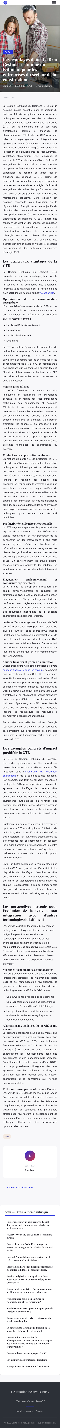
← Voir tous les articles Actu (18, 1187)
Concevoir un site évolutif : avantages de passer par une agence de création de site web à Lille (30, 1247)
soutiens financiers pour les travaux (23, 669)
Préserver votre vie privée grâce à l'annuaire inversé (29, 1236)
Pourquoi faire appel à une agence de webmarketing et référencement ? (25, 1300)
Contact (40, 1411)
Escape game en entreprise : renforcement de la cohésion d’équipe (30, 1320)
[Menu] (54, 2)
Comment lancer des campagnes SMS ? (26, 1353)
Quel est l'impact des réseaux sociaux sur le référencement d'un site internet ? (29, 1258)
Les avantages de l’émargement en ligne (27, 1359)
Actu (7, 52)
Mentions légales (24, 1411)
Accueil (6, 97)
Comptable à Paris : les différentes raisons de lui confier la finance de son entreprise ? (30, 1268)
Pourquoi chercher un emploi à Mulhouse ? (28, 1366)
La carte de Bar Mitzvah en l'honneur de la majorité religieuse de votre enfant (28, 1329)
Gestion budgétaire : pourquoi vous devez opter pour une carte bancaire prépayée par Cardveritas (29, 1279)
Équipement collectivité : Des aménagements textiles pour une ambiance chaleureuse (29, 1291)
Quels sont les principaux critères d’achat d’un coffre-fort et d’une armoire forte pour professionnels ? (29, 1225)
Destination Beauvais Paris (30, 1392)
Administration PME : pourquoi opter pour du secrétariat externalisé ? (30, 1310)
